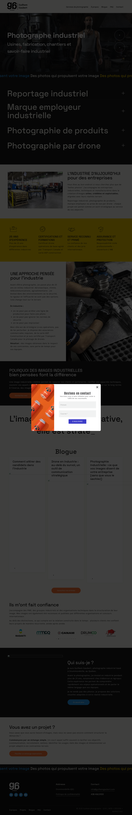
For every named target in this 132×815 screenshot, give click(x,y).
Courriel (64, 414)
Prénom (64, 405)
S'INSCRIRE (77, 421)
